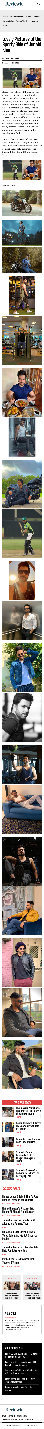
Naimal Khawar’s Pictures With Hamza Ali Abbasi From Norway (18, 1210)
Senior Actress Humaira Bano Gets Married (28, 1141)
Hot (18, 1117)
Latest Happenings (11, 1204)
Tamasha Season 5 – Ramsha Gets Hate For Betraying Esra (27, 1173)
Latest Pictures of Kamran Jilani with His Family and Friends (32, 1295)
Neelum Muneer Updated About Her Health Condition (12, 1295)
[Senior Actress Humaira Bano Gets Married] (8, 1142)
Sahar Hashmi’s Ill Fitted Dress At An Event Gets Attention (28, 1126)
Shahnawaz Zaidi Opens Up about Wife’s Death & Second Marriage (28, 1111)
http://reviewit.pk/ (10, 1317)
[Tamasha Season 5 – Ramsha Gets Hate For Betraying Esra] (8, 1174)
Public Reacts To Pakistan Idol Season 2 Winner (18, 1260)
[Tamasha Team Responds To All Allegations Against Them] (8, 1156)
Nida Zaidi (15, 58)
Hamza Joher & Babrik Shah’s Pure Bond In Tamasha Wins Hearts (20, 1198)
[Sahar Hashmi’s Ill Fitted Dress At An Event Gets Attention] (8, 1127)
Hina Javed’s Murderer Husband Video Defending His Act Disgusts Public (19, 1235)
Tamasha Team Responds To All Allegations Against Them (26, 1156)
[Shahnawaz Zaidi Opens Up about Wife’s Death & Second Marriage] (8, 1112)
